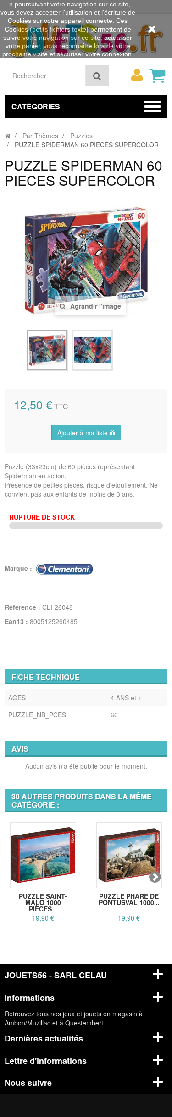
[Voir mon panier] (156, 75)
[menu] (137, 75)
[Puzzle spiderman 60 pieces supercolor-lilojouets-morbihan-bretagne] (47, 350)
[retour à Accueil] (8, 135)
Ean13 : (16, 621)
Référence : (22, 607)
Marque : (19, 568)
